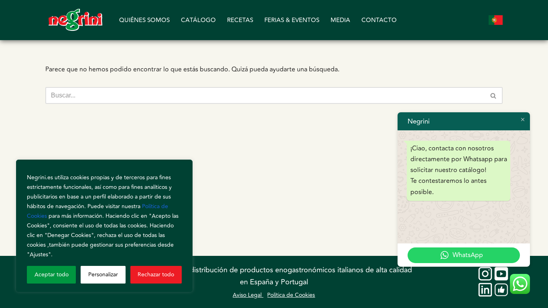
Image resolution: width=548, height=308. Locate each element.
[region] (104, 226)
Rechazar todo (156, 274)
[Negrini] (75, 20)
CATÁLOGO (198, 20)
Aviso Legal (248, 295)
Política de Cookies (291, 295)
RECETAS (240, 20)
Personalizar (103, 274)
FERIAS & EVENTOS (291, 20)
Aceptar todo (52, 274)
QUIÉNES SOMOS (144, 20)
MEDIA (340, 20)
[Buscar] (494, 95)
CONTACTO (379, 20)
